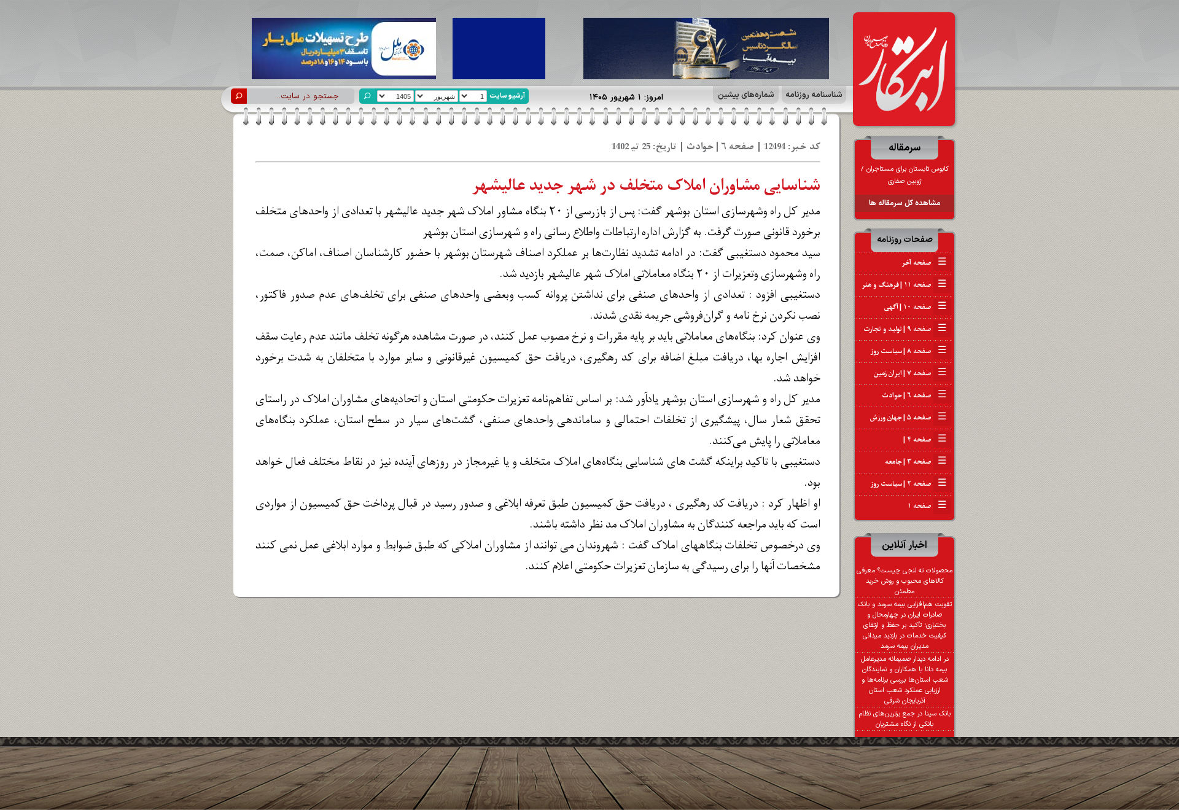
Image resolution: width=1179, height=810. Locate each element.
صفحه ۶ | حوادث (914, 395)
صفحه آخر (923, 263)
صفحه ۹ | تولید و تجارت (904, 329)
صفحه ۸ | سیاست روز (908, 351)
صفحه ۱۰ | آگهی (915, 307)
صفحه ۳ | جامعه (915, 462)
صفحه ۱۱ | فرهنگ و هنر (904, 285)
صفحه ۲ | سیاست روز (908, 484)
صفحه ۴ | (924, 440)
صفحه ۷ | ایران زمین (910, 373)
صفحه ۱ (927, 506)
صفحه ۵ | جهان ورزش (908, 418)
